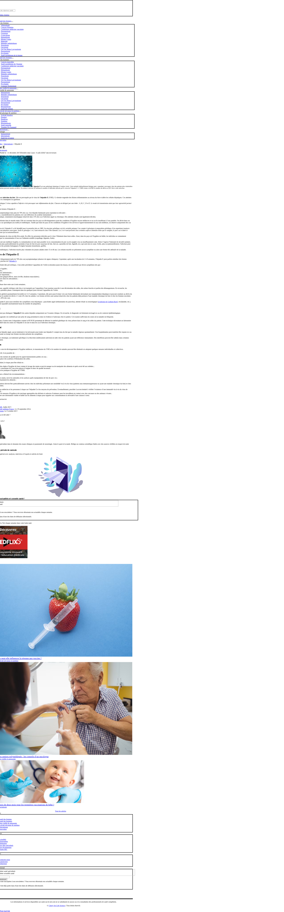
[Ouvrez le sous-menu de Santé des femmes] (12, 21)
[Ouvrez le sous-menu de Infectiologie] (8, 130)
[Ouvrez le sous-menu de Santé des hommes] (13, 58)
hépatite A (13, 261)
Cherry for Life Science (57, 906)
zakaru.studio (70, 909)
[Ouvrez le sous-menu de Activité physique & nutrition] (20, 111)
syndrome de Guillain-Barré (108, 302)
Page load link (5, 911)
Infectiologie (8, 144)
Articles (6, 15)
